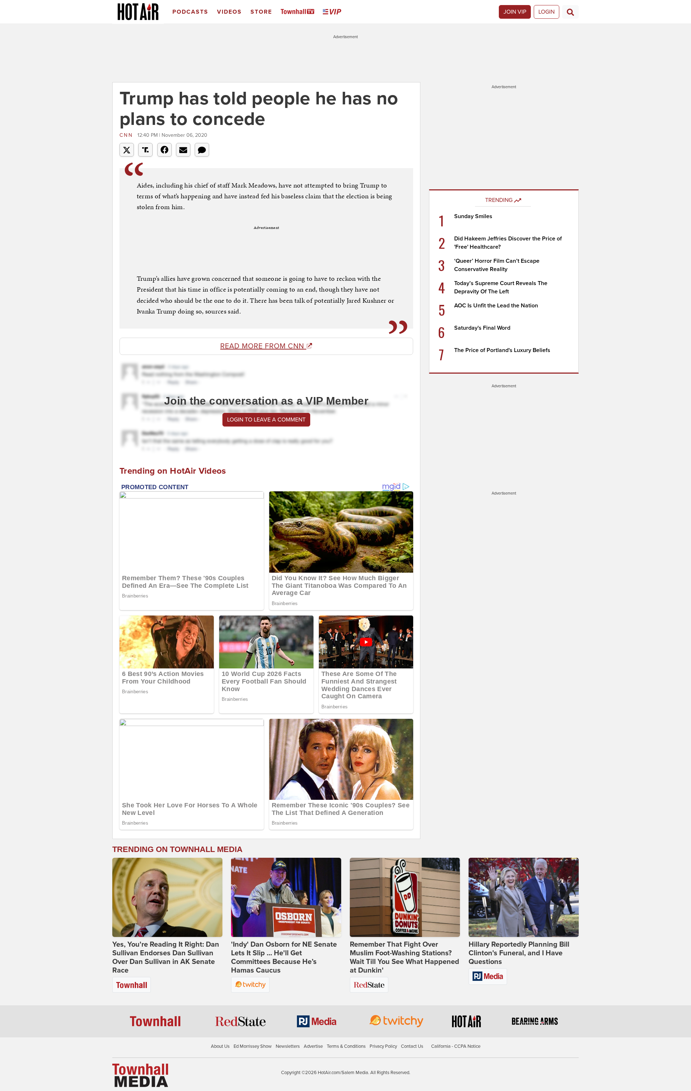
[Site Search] (570, 12)
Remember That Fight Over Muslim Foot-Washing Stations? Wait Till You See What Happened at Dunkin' (404, 957)
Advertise (313, 1046)
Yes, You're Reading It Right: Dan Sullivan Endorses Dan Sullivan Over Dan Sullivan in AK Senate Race (165, 957)
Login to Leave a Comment (266, 419)
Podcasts (190, 11)
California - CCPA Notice (455, 1046)
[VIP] (333, 12)
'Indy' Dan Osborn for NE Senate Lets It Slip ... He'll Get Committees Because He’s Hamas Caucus (284, 957)
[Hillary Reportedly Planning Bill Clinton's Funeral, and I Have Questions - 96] (524, 897)
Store (261, 11)
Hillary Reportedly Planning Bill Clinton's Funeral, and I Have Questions (519, 953)
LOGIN (546, 11)
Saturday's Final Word (482, 328)
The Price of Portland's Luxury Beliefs (502, 350)
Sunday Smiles (473, 216)
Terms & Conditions (346, 1046)
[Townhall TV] (299, 12)
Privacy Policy (383, 1046)
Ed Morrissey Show (253, 1046)
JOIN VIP (514, 11)
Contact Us (412, 1046)
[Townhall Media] (140, 1075)
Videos (229, 11)
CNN (127, 135)
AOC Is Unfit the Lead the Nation (496, 305)
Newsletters (288, 1046)
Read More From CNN (263, 346)
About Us (220, 1046)
